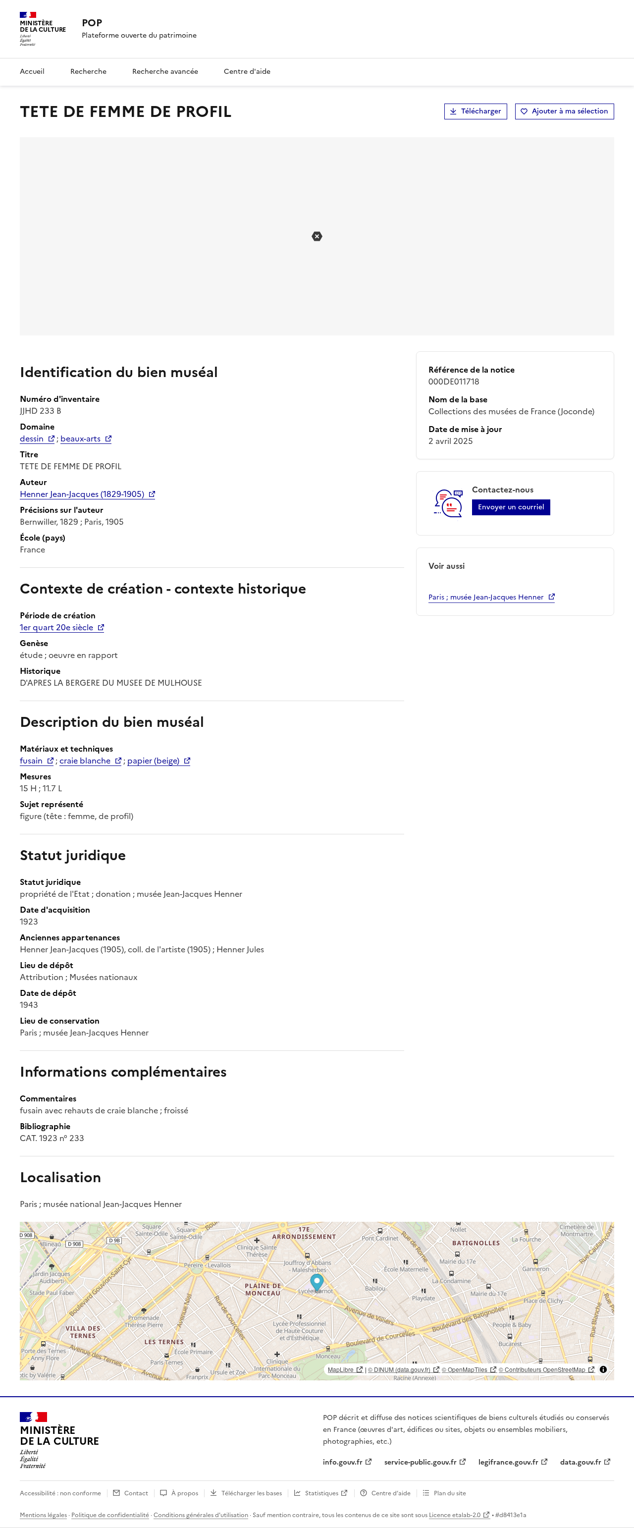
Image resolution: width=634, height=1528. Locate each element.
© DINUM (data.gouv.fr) (399, 1369)
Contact (136, 1493)
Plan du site (450, 1493)
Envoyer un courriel (511, 507)
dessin (32, 438)
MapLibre (341, 1369)
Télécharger (481, 111)
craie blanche (84, 760)
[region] (317, 1301)
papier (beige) (153, 760)
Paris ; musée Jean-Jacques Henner (486, 597)
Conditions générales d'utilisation (201, 1515)
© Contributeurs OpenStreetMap (542, 1369)
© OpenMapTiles (464, 1369)
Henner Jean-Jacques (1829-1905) (82, 494)
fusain (31, 760)
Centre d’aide (391, 1493)
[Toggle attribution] (603, 1369)
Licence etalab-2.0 (454, 1515)
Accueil (32, 71)
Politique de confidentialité (110, 1515)
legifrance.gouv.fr (508, 1462)
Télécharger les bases (251, 1493)
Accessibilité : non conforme (60, 1493)
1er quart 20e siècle (56, 627)
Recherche (88, 71)
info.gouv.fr (343, 1462)
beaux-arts (80, 438)
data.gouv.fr (580, 1462)
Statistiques (321, 1493)
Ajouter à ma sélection (570, 111)
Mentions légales (43, 1515)
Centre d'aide (247, 71)
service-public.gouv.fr (420, 1462)
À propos (184, 1493)
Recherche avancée (165, 71)
